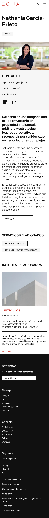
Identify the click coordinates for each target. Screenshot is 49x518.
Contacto (6, 441)
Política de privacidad (11, 479)
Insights (5, 410)
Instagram (6, 465)
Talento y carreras (10, 406)
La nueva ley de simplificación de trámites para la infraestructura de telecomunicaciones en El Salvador (23, 324)
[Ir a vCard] (14, 102)
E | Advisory (7, 427)
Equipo (5, 399)
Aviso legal (7, 493)
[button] (38, 4)
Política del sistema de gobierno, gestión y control (21, 499)
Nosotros (6, 395)
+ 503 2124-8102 (11, 88)
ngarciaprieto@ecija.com (15, 82)
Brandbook (7, 434)
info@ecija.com (9, 458)
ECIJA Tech (7, 430)
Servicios (6, 403)
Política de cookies (10, 484)
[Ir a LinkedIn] (5, 102)
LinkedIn (6, 469)
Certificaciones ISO (11, 510)
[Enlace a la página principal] (10, 4)
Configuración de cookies (14, 489)
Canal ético (7, 505)
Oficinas (6, 438)
